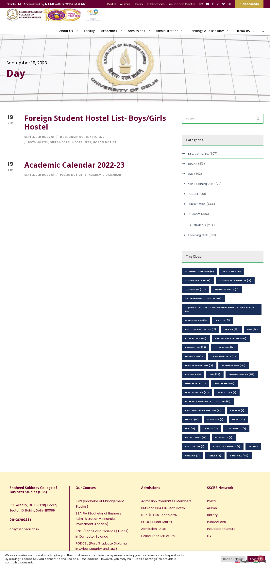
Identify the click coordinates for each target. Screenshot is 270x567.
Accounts (232, 271)
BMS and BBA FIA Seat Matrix (163, 508)
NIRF (190, 428)
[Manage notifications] (261, 558)
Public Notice (71, 175)
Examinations (233, 365)
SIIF (253, 446)
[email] (207, 4)
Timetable (239, 455)
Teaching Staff (198, 235)
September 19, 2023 (39, 137)
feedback (193, 374)
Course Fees (225, 347)
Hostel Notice (105, 142)
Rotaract (223, 437)
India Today (226, 392)
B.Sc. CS (222, 320)
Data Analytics (223, 356)
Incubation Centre (182, 4)
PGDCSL (193, 194)
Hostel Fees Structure (158, 536)
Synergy (192, 455)
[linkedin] (218, 4)
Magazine (215, 419)
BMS (101, 137)
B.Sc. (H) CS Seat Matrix (159, 515)
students (200, 225)
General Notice (241, 374)
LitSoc (192, 419)
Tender (214, 455)
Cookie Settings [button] (233, 559)
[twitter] (223, 4)
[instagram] (229, 4)
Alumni (125, 4)
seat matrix (194, 446)
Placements (249, 4)
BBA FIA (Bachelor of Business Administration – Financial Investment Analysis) (98, 518)
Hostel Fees (81, 142)
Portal (111, 4)
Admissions (136, 31)
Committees (195, 347)
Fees (215, 374)
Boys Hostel (38, 142)
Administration (167, 31)
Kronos (237, 410)
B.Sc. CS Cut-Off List (200, 329)
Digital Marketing (199, 365)
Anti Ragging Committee (203, 298)
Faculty (89, 31)
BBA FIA (91, 137)
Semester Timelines (226, 446)
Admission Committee (235, 280)
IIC (201, 4)
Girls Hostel (60, 142)
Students (194, 214)
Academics (109, 31)
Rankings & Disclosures (207, 31)
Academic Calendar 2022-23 (74, 165)
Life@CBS (242, 31)
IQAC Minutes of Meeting (203, 410)
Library (138, 4)
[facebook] (213, 4)
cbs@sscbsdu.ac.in (24, 529)
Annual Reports (226, 289)
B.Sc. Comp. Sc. (72, 137)
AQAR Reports (196, 320)
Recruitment (196, 437)
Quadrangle (236, 428)
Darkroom (194, 356)
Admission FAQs (153, 529)
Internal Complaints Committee (207, 401)
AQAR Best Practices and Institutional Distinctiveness (219, 309)
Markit (238, 419)
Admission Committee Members (166, 501)
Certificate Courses (230, 338)
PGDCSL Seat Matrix (156, 522)
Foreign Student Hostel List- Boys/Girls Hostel (95, 122)
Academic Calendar (105, 175)
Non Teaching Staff (201, 184)
